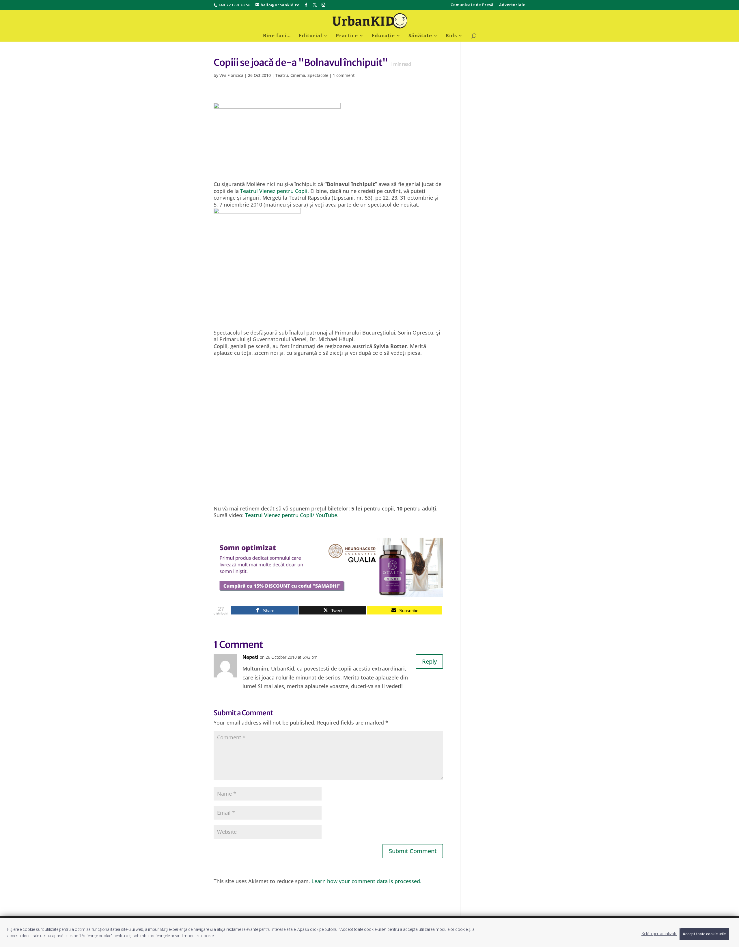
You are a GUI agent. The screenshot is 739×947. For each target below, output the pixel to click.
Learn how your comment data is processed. (366, 881)
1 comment (343, 75)
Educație (383, 36)
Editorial (310, 36)
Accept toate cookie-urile (704, 934)
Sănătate (420, 36)
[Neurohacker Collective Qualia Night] (328, 593)
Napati (250, 657)
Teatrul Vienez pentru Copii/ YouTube (291, 515)
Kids (451, 36)
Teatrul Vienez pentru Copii (273, 190)
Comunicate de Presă (472, 5)
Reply (429, 661)
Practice (347, 36)
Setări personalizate (659, 933)
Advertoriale (512, 5)
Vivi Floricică (231, 75)
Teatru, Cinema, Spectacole (301, 75)
